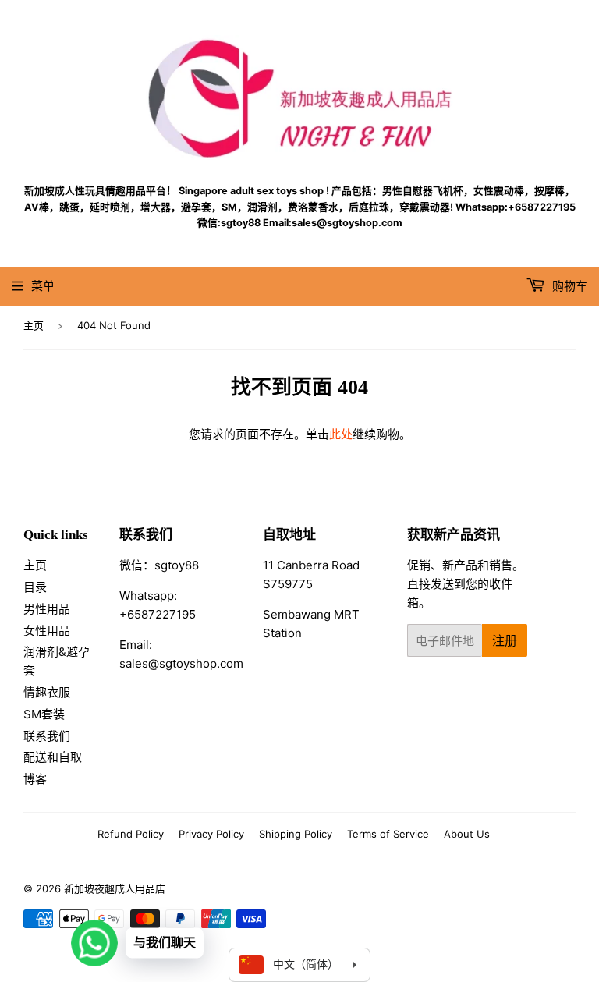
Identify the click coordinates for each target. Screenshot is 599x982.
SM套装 (44, 714)
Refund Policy (130, 834)
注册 (504, 640)
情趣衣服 (46, 692)
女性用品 (46, 630)
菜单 (43, 285)
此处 (341, 434)
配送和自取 (52, 757)
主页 (33, 325)
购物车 (568, 285)
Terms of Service (388, 834)
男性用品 (46, 608)
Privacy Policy (211, 834)
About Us (467, 834)
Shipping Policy (295, 834)
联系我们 (46, 736)
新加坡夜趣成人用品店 (114, 888)
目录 (35, 587)
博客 (35, 778)
